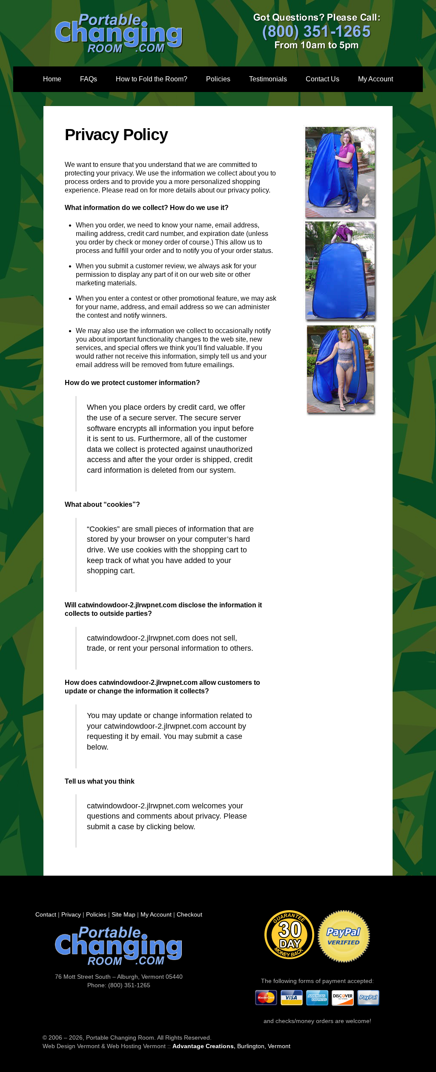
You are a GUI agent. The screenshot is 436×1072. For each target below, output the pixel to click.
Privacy (71, 914)
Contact (45, 914)
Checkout (189, 914)
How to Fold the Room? (151, 79)
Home (52, 79)
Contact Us (322, 79)
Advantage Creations (203, 1046)
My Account (375, 79)
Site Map (123, 914)
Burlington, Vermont (263, 1046)
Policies (218, 79)
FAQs (88, 79)
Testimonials (268, 79)
